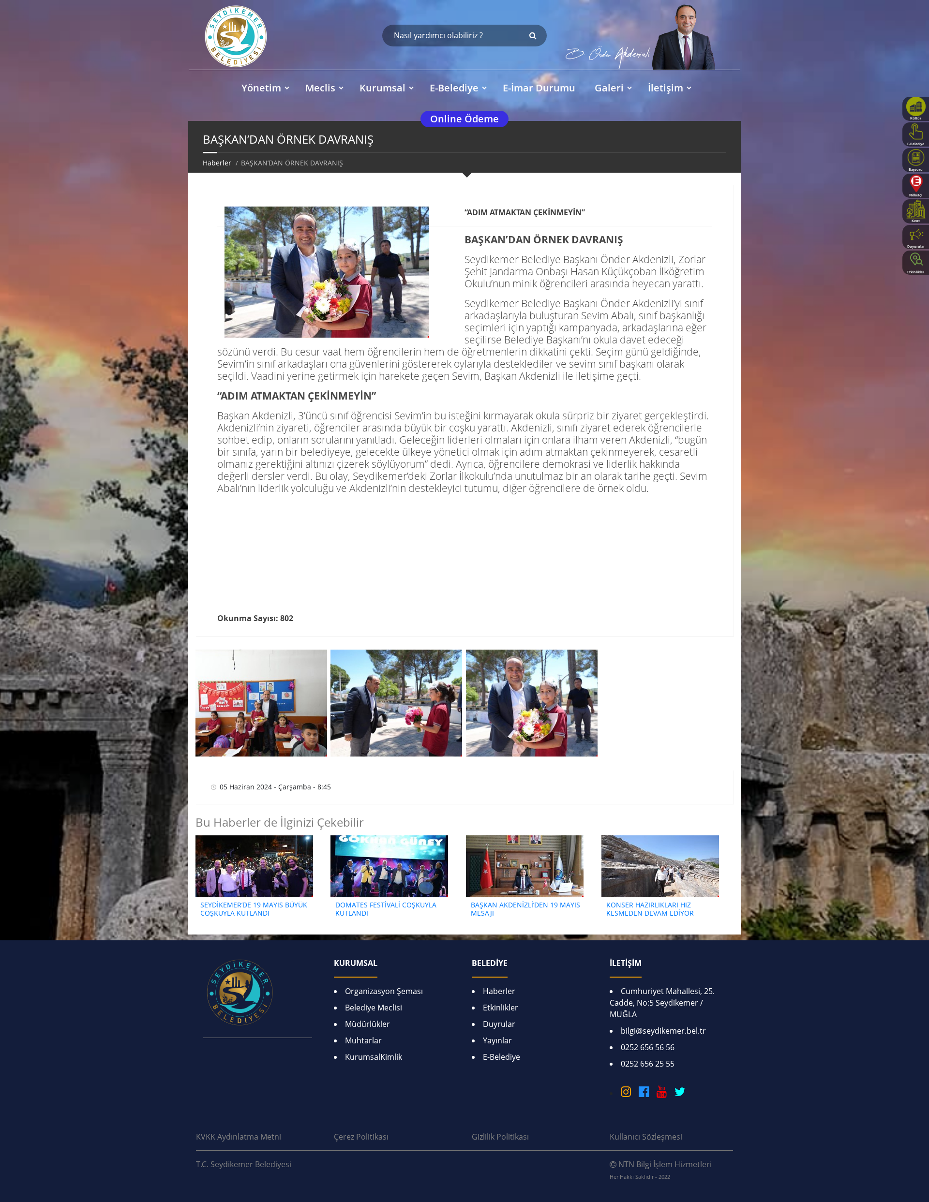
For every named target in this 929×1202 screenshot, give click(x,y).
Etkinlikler (500, 1007)
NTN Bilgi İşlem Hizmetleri (661, 1169)
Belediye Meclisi (373, 1007)
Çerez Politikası (361, 1136)
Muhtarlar (363, 1040)
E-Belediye (501, 1057)
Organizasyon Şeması (384, 991)
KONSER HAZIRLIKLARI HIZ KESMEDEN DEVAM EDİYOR (650, 909)
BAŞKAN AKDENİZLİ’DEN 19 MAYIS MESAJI (525, 909)
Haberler (217, 162)
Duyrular (499, 1024)
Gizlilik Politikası (500, 1136)
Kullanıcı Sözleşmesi (646, 1136)
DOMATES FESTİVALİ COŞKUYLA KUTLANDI (385, 909)
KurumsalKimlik (373, 1057)
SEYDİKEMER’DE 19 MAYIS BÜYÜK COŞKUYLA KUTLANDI (253, 909)
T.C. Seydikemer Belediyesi (243, 1164)
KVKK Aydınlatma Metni (238, 1136)
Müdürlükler (367, 1024)
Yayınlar (497, 1040)
